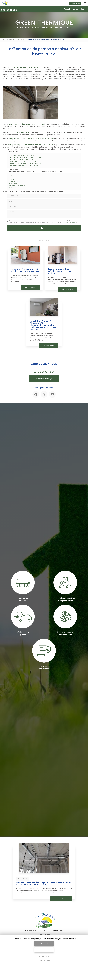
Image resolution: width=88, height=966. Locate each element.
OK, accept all (44, 944)
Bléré (10, 175)
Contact (84, 9)
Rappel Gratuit (75, 3)
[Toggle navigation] (85, 3)
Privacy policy (44, 961)
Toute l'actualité (53, 899)
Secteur (11, 40)
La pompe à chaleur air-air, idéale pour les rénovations (25, 270)
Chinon (11, 177)
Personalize (45, 956)
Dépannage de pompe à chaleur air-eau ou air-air (25, 157)
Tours (10, 188)
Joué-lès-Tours (13, 181)
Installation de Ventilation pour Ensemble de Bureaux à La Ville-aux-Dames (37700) (36, 883)
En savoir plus (30, 287)
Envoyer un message (44, 378)
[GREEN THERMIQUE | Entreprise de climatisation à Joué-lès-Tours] (5, 3)
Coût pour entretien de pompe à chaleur (22, 155)
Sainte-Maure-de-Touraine (17, 185)
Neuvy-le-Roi (20, 40)
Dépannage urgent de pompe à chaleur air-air (24, 159)
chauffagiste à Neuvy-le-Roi (19, 132)
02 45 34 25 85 (9, 10)
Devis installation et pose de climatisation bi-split (25, 165)
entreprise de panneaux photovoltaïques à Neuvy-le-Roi (30, 145)
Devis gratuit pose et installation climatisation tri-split (26, 163)
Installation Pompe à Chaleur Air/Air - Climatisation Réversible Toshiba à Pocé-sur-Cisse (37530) (43, 325)
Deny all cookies (44, 950)
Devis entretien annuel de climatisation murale (24, 161)
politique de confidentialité (69, 222)
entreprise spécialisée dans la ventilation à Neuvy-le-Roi (31, 138)
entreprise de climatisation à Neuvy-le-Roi (26, 67)
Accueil (67, 9)
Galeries (74, 9)
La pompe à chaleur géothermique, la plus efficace (59, 271)
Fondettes (12, 179)
